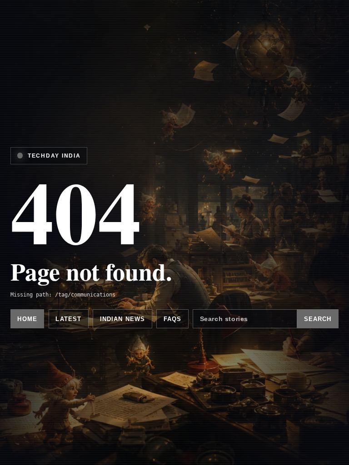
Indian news (122, 319)
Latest (68, 319)
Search (318, 319)
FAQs (173, 319)
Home (27, 319)
